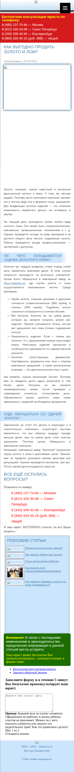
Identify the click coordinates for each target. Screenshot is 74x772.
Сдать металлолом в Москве (42, 561)
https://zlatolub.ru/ (14, 283)
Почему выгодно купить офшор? (44, 548)
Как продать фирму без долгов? (43, 554)
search (7, 5)
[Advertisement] (37, 148)
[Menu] (65, 8)
